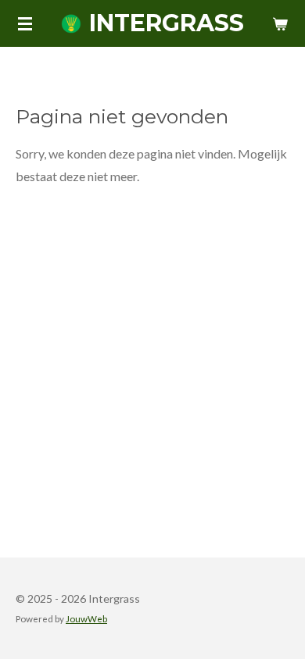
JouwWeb (86, 618)
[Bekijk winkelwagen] (280, 23)
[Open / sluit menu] (25, 23)
